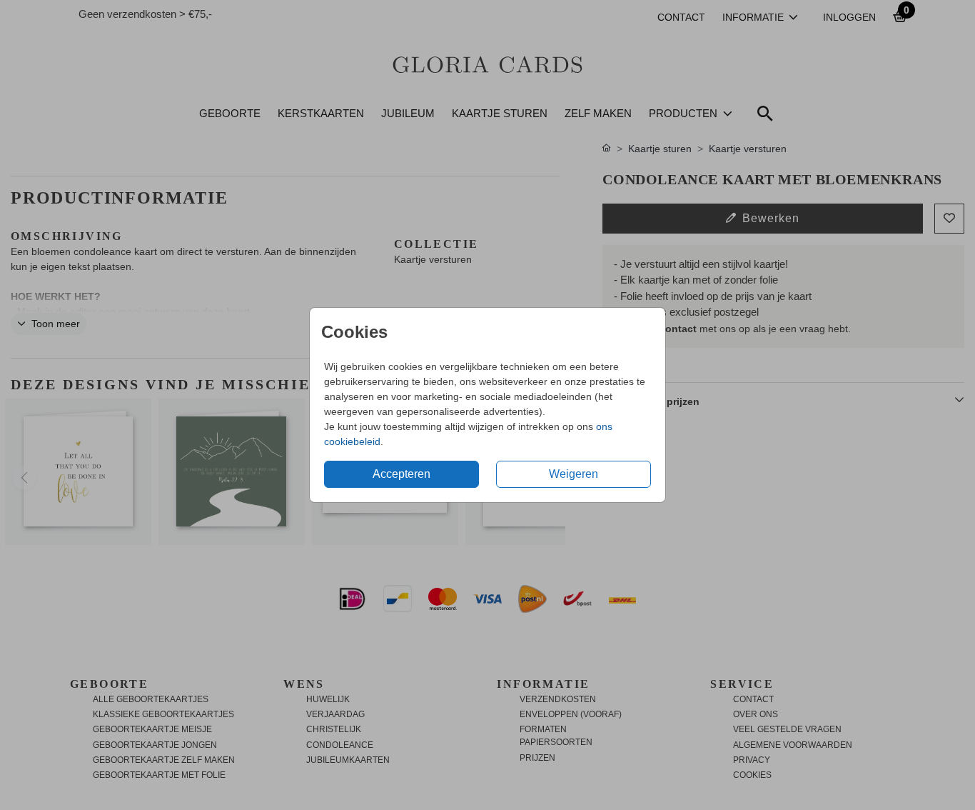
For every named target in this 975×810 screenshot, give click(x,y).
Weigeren (573, 474)
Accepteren (401, 474)
